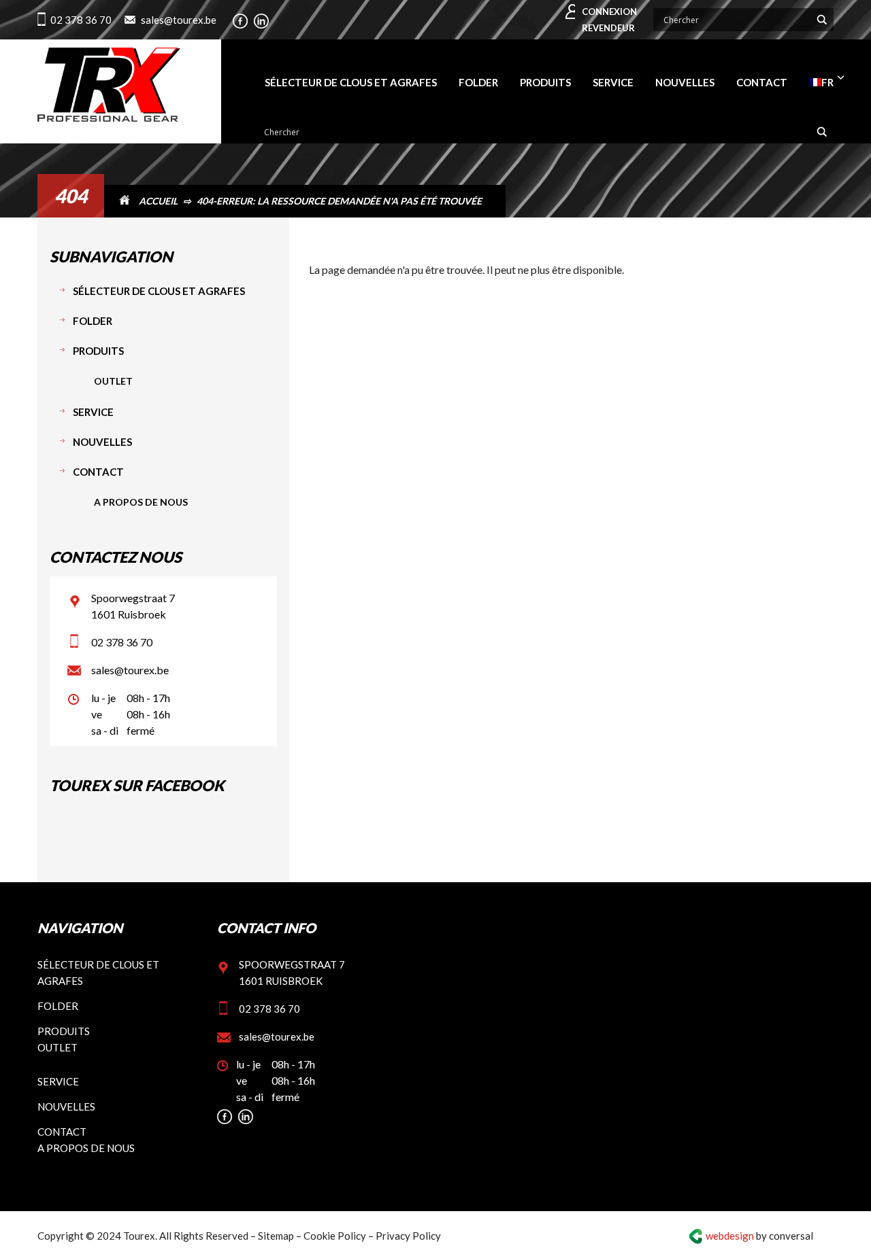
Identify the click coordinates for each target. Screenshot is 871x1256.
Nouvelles (102, 442)
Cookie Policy (334, 1235)
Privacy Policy (408, 1235)
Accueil (158, 201)
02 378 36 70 (81, 20)
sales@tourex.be (178, 20)
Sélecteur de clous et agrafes (159, 291)
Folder (92, 321)
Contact (98, 472)
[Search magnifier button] (822, 19)
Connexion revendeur (609, 19)
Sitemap (276, 1235)
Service (93, 412)
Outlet (113, 381)
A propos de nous (141, 502)
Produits (98, 351)
